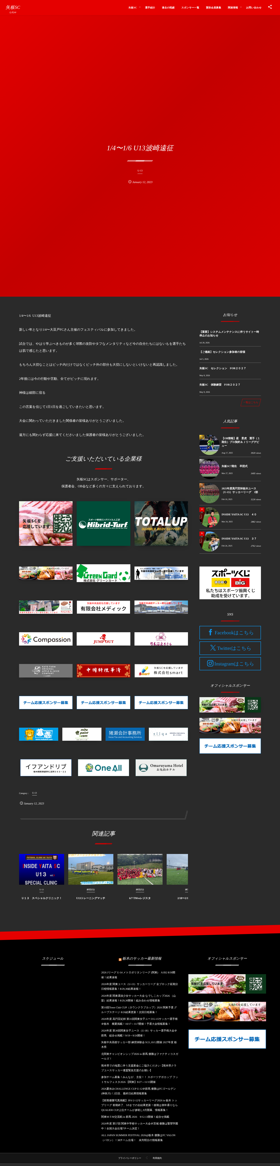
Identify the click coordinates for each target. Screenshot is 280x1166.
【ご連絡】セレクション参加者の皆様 (222, 351)
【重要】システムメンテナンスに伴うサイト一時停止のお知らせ (229, 333)
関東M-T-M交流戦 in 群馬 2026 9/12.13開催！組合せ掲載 (135, 1116)
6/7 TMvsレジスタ (140, 898)
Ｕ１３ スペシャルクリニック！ (41, 898)
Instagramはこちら (234, 663)
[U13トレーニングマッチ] (90, 869)
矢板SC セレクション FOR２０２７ (222, 368)
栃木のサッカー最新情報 (141, 958)
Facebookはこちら (234, 633)
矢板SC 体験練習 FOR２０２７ (219, 384)
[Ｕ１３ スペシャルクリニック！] (41, 869)
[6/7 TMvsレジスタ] (140, 869)
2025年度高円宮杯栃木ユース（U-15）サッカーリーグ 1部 (240, 490)
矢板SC (13, 7)
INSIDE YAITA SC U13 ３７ (239, 538)
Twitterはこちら (234, 648)
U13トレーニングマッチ (90, 898)
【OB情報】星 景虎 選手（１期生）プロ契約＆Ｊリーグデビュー (241, 442)
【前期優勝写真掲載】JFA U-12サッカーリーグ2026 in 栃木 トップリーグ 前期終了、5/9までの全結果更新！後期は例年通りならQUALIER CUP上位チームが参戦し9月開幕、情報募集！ (139, 1105)
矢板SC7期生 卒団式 (235, 466)
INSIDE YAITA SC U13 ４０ (239, 514)
